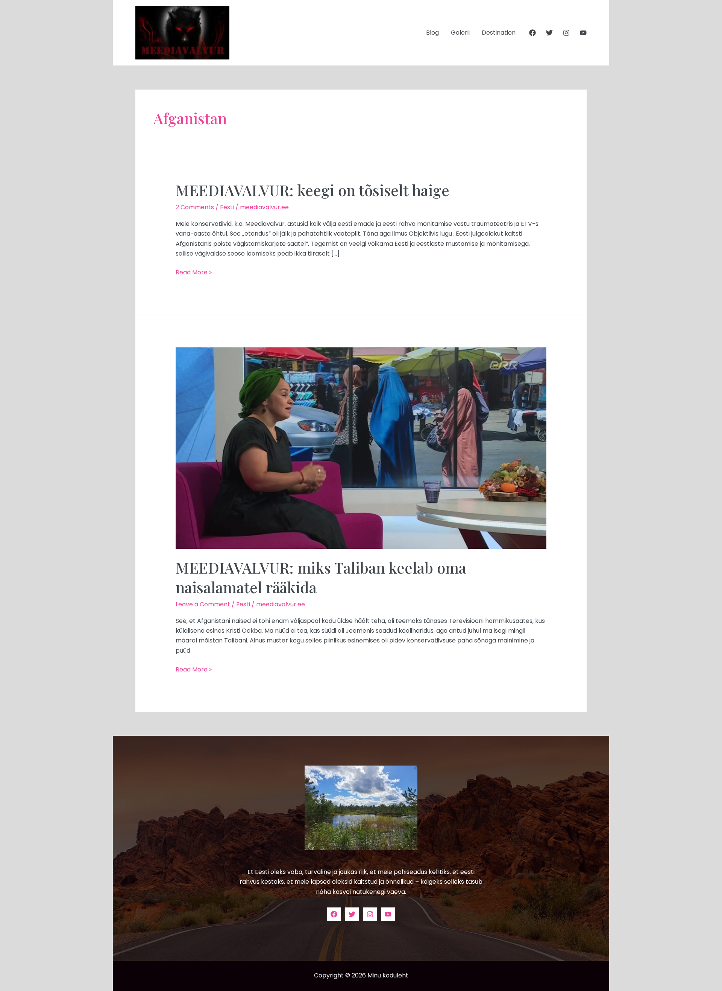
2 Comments (195, 207)
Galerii (460, 32)
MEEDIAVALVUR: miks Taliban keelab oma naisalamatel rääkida (321, 577)
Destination (499, 32)
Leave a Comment (203, 604)
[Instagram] (566, 32)
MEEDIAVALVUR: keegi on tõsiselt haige (312, 190)
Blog (432, 32)
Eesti (227, 207)
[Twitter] (549, 32)
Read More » (194, 272)
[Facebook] (532, 32)
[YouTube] (583, 32)
